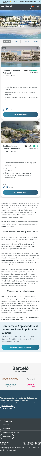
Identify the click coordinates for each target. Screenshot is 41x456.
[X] (31, 443)
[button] (39, 1)
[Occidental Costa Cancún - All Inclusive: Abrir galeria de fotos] (38, 123)
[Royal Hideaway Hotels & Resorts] (10, 379)
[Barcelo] (31, 379)
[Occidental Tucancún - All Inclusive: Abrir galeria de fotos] (38, 48)
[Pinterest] (39, 443)
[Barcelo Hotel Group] (4, 443)
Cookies (28, 448)
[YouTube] (35, 443)
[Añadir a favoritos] (4, 48)
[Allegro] (31, 385)
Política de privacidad (16, 448)
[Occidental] (10, 385)
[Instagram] (28, 443)
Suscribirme (7, 409)
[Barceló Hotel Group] (9, 6)
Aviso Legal (4, 448)
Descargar (7, 436)
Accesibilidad (11, 450)
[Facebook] (24, 443)
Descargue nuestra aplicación (20, 347)
